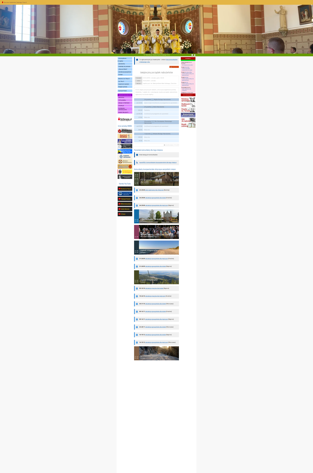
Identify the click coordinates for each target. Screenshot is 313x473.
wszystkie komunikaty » (188, 94)
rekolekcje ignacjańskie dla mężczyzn (156, 205)
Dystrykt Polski (122, 90)
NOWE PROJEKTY (123, 112)
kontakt (120, 74)
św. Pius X (121, 81)
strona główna (122, 58)
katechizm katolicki (123, 84)
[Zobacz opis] (156, 187)
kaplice (121, 61)
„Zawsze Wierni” (122, 69)
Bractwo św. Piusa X (124, 78)
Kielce (186, 82)
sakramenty (121, 63)
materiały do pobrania (124, 66)
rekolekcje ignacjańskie (124, 72)
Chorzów (175, 67)
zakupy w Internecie (123, 103)
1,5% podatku (122, 100)
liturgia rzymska (122, 86)
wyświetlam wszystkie (188, 60)
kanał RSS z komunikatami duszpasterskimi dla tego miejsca (157, 162)
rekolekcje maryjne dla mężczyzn (155, 296)
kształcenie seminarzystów (122, 109)
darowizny (121, 97)
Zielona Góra (188, 72)
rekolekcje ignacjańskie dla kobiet (155, 198)
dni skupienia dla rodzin (187, 65)
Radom (186, 77)
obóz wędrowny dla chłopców (154, 190)
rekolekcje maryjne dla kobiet (154, 288)
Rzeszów (186, 67)
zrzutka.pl (121, 105)
